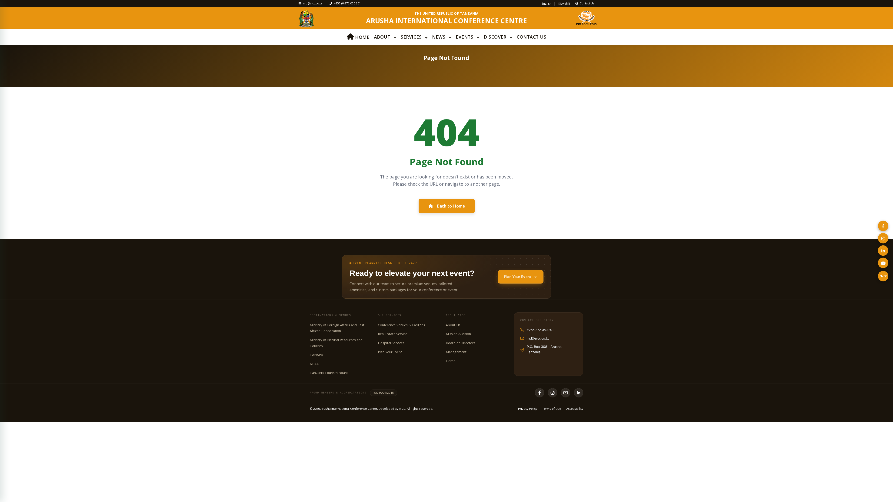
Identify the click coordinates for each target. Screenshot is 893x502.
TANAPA (316, 355)
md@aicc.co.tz (312, 3)
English (547, 3)
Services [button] (412, 37)
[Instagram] (552, 392)
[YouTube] (565, 392)
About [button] (383, 37)
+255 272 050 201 (540, 329)
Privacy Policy (527, 408)
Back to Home (451, 206)
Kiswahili (564, 3)
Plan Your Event (517, 276)
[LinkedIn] (578, 392)
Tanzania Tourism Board (329, 372)
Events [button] (465, 37)
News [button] (439, 37)
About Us (453, 325)
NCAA (314, 364)
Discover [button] (496, 37)
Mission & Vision (458, 334)
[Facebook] (539, 392)
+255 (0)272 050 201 (347, 3)
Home (362, 37)
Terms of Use (551, 408)
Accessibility (574, 408)
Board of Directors (460, 343)
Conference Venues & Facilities (401, 325)
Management (456, 352)
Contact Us (586, 3)
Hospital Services (391, 343)
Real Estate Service (392, 334)
